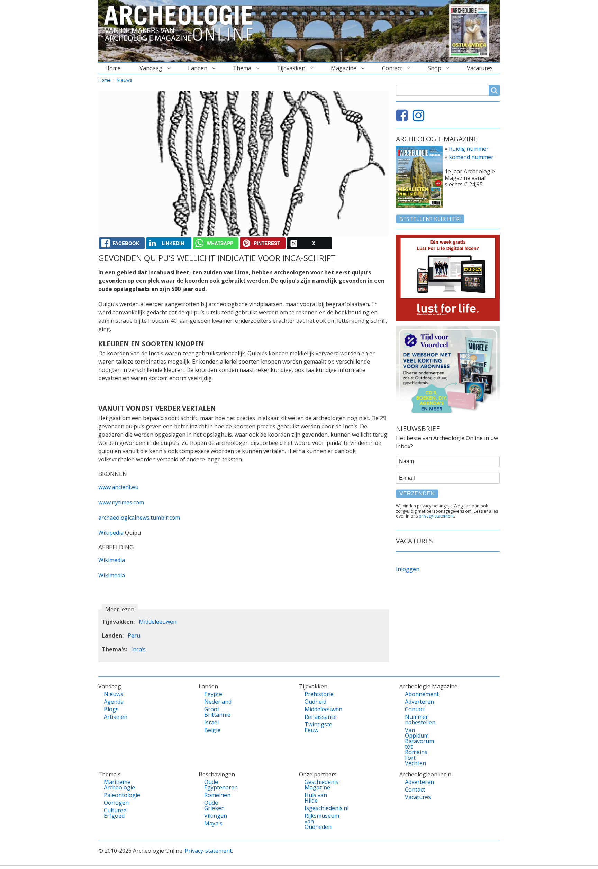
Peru (134, 635)
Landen (197, 68)
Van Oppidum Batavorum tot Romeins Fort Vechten (417, 746)
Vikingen (215, 815)
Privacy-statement (208, 850)
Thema (242, 68)
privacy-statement (436, 516)
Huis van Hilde (316, 798)
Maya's (213, 823)
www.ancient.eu (118, 487)
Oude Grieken (214, 805)
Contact (392, 68)
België (212, 729)
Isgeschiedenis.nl (316, 808)
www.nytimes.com (121, 502)
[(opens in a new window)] (403, 118)
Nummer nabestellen (417, 719)
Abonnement (417, 693)
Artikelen (115, 716)
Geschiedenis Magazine (316, 784)
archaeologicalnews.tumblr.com (139, 517)
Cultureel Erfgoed (116, 813)
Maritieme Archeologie (116, 784)
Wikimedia (111, 560)
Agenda (114, 701)
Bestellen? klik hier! (430, 219)
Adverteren (417, 701)
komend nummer (471, 157)
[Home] (181, 23)
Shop (434, 68)
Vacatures (480, 68)
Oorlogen (116, 802)
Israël (211, 722)
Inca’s (138, 649)
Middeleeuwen (157, 621)
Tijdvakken (291, 68)
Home (113, 68)
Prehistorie (316, 693)
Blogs (111, 709)
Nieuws (124, 80)
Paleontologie (116, 795)
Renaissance (316, 716)
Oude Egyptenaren (216, 784)
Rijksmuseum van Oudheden (316, 821)
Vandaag (150, 68)
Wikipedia (111, 533)
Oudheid (315, 701)
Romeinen (216, 795)
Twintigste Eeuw (316, 727)
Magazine (343, 68)
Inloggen (407, 569)
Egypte (213, 693)
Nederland (216, 701)
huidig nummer (469, 149)
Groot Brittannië (216, 712)
